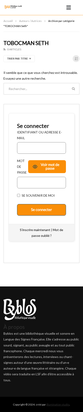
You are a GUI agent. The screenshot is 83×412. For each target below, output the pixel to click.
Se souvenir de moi (38, 195)
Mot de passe (22, 166)
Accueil (8, 21)
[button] (69, 7)
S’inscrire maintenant (35, 230)
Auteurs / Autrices (30, 21)
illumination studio (57, 404)
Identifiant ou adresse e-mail (39, 135)
